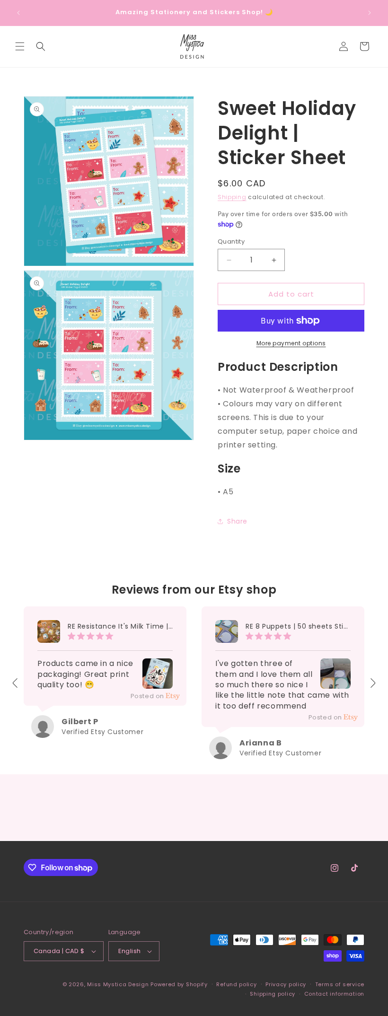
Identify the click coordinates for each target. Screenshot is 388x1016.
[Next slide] (372, 683)
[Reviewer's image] (157, 681)
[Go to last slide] (16, 683)
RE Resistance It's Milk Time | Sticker (120, 626)
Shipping (232, 197)
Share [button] (237, 521)
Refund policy (236, 984)
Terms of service (339, 984)
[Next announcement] (369, 12)
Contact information (334, 994)
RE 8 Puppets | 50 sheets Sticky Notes (298, 626)
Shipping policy (272, 994)
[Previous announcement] (18, 12)
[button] (19, 46)
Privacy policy (285, 984)
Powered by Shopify (179, 984)
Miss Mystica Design (118, 984)
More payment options (291, 343)
